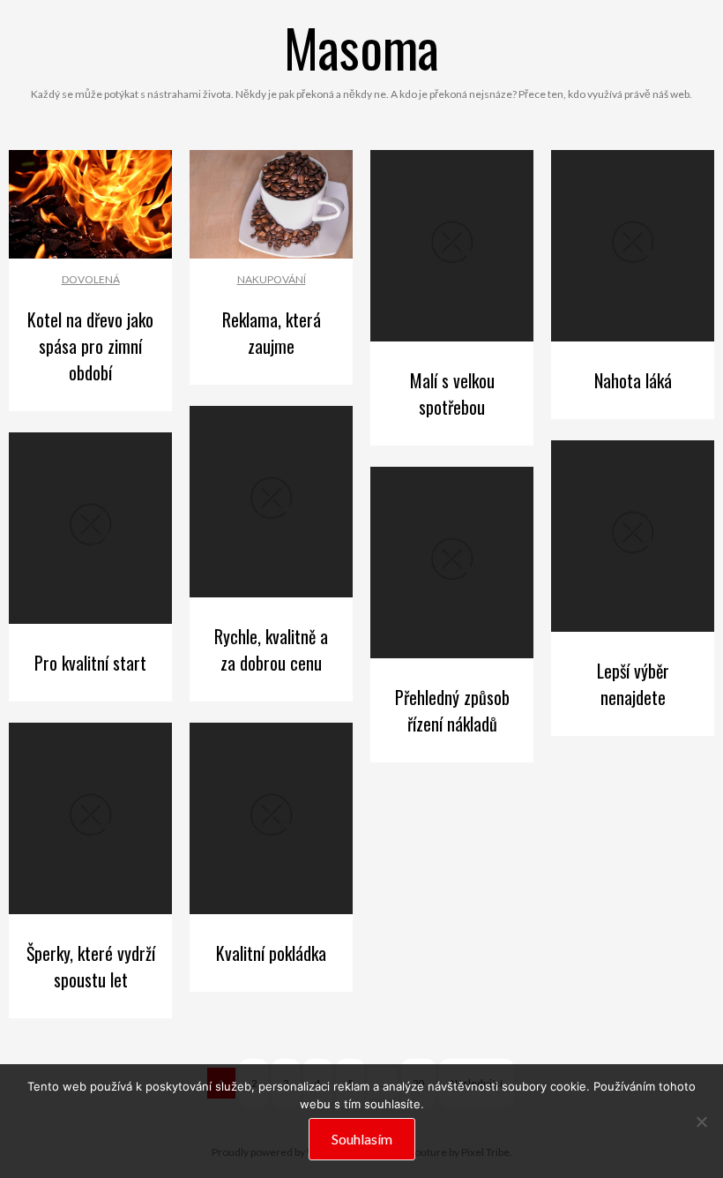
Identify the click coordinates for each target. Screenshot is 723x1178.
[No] (701, 1121)
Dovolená (91, 279)
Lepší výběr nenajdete (633, 683)
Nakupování (271, 279)
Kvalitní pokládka (271, 953)
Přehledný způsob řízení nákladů (452, 710)
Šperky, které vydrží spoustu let (90, 966)
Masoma (361, 46)
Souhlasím (362, 1138)
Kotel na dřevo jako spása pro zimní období (90, 346)
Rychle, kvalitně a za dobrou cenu (271, 649)
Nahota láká (633, 380)
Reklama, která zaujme (271, 332)
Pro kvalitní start (90, 662)
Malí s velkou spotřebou (452, 393)
